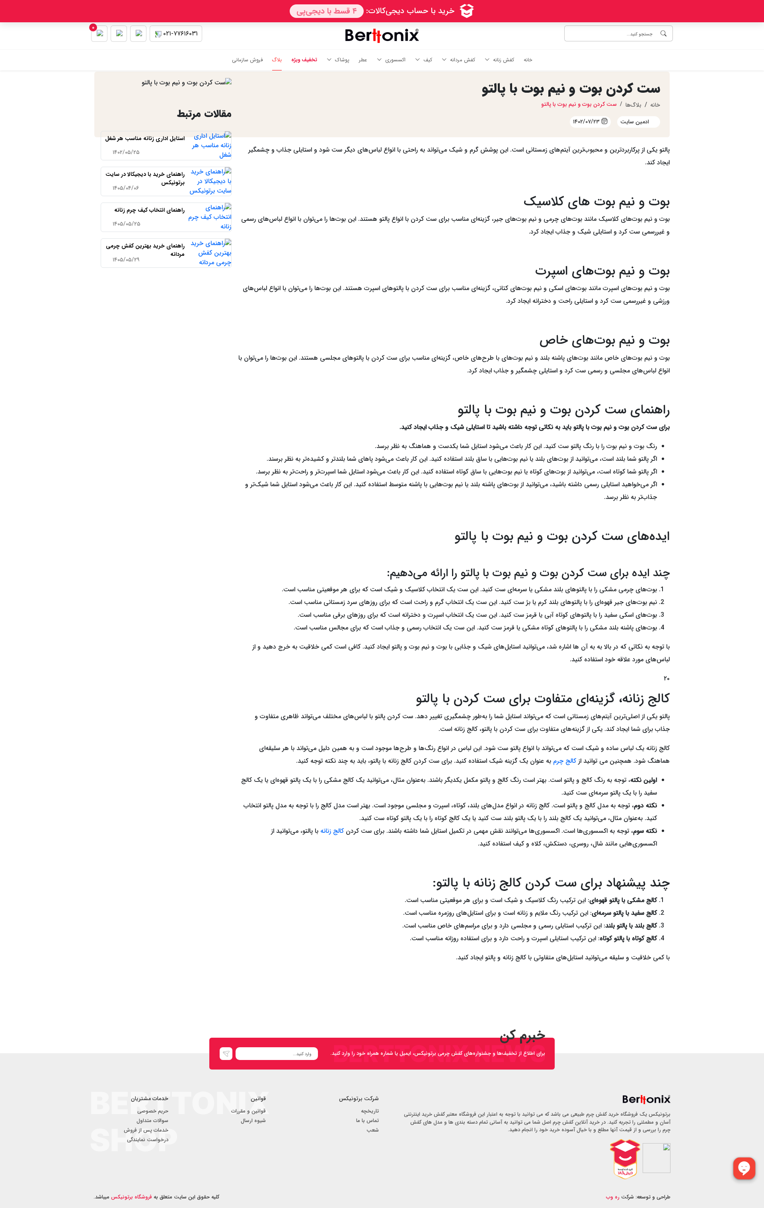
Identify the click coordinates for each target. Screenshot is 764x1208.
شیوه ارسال (253, 1120)
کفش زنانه (503, 60)
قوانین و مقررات (248, 1111)
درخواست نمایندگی (147, 1140)
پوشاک (342, 60)
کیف (427, 60)
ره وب (613, 1197)
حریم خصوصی (152, 1111)
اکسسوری (395, 60)
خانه (528, 60)
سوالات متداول (152, 1120)
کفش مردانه (462, 60)
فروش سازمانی (247, 60)
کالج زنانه (332, 831)
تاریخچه (370, 1111)
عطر (363, 60)
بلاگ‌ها (633, 105)
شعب (372, 1130)
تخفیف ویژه (304, 60)
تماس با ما (367, 1120)
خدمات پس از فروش (146, 1130)
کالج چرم (564, 761)
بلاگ (277, 60)
